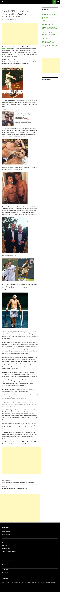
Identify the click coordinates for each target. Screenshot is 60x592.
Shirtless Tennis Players (18, 8)
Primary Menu (58, 2)
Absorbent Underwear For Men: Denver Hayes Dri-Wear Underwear (49, 28)
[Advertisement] (20, 34)
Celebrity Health (6, 531)
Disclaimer (5, 572)
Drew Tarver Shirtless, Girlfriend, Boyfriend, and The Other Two (49, 19)
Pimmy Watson (14, 19)
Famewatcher (6, 2)
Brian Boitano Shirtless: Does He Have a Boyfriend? (14, 487)
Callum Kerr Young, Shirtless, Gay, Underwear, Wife (49, 23)
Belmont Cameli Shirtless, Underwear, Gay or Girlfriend (49, 13)
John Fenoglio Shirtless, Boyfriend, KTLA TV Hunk (48, 33)
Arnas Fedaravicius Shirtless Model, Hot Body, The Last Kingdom (18, 481)
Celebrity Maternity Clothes (9, 551)
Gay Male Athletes (7, 8)
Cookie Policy (5, 569)
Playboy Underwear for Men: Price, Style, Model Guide (49, 42)
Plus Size (4, 545)
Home (3, 564)
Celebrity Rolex (6, 534)
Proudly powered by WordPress (8, 590)
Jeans (3, 540)
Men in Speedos (6, 554)
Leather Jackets (6, 548)
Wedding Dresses (6, 537)
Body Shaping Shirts (7, 542)
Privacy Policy (5, 567)
